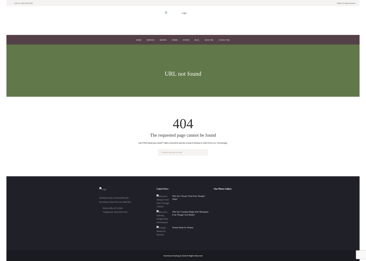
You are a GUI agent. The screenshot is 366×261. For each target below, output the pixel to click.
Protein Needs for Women (182, 228)
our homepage (220, 142)
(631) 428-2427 (27, 3)
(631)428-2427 (121, 211)
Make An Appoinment (346, 3)
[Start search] (204, 152)
